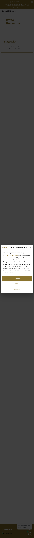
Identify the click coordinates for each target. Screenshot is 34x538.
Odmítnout (17, 289)
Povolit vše (17, 278)
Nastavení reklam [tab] (21, 247)
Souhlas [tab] (4, 247)
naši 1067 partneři (12, 255)
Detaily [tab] (12, 247)
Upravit (16, 283)
